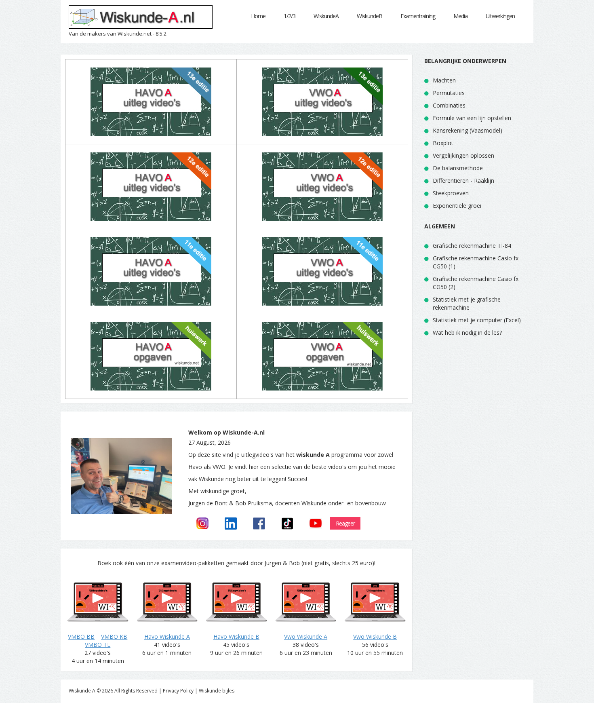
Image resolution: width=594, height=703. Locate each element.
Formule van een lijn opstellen (472, 118)
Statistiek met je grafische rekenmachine (467, 303)
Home (258, 16)
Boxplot (443, 143)
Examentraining (417, 16)
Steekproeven (451, 193)
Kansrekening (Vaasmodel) (467, 130)
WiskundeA (326, 16)
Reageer (345, 523)
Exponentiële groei (457, 205)
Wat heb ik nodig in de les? (467, 332)
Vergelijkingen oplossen (463, 155)
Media (460, 16)
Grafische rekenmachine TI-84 (472, 245)
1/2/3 (289, 16)
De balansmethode (458, 168)
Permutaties (449, 93)
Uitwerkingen (500, 16)
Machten (444, 80)
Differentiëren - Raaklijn (463, 180)
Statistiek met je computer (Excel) (477, 320)
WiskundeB (369, 16)
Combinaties (449, 105)
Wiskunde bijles (216, 690)
